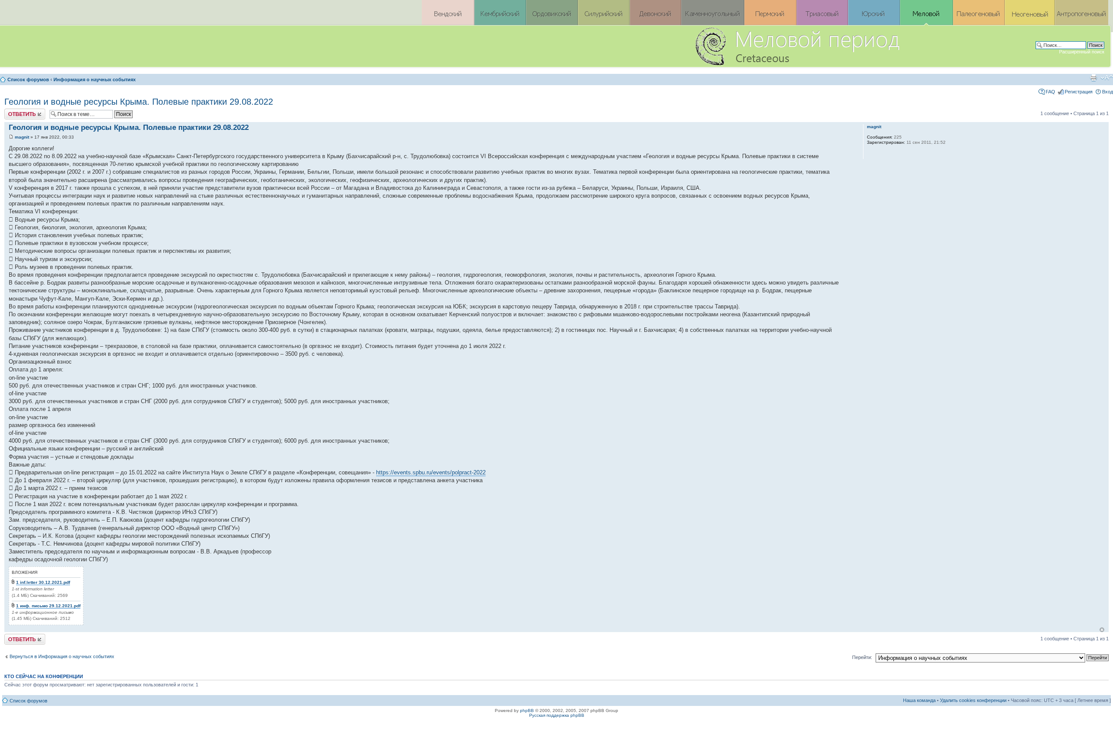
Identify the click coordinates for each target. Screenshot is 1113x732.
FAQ (1050, 91)
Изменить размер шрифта (1106, 78)
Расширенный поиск (1081, 51)
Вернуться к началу (1102, 629)
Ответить (14, 111)
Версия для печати (1093, 78)
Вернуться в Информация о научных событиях (62, 656)
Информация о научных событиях (94, 79)
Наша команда (919, 700)
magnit (22, 137)
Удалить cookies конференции (973, 700)
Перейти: (862, 657)
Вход (1107, 91)
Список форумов (28, 79)
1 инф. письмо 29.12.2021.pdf (48, 605)
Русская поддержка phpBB (556, 715)
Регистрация (1079, 91)
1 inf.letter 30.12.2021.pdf (43, 582)
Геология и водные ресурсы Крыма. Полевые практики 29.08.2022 (138, 101)
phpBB (527, 710)
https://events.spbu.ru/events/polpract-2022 (431, 472)
